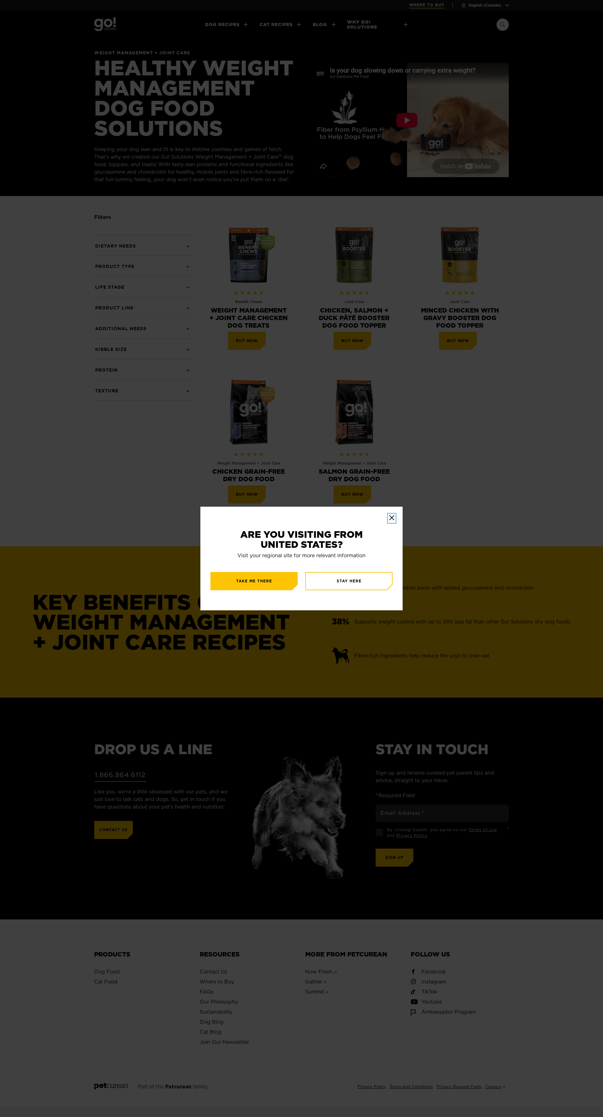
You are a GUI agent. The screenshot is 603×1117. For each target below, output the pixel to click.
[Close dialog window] (391, 518)
